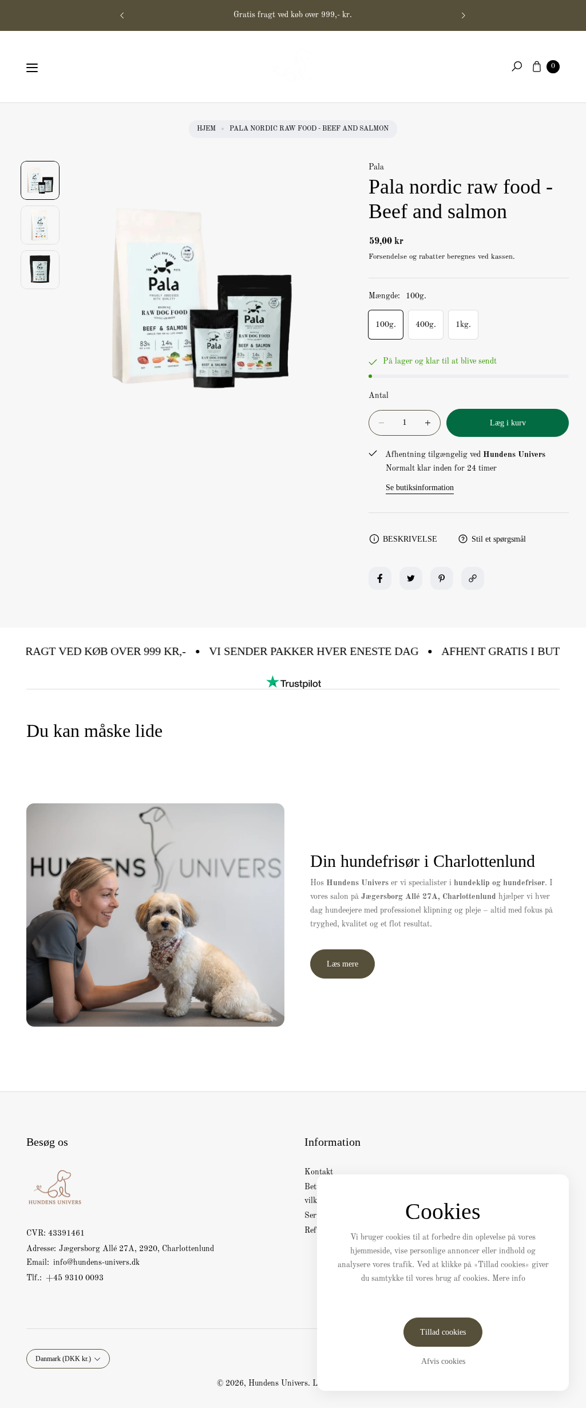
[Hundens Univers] (293, 64)
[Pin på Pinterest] (441, 578)
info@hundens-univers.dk (95, 1263)
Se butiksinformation (420, 487)
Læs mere (342, 964)
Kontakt (318, 1172)
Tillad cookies (443, 1332)
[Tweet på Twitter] (410, 578)
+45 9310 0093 (75, 1278)
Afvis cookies (443, 1361)
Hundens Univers (278, 1383)
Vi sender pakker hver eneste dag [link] (299, 651)
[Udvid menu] (32, 67)
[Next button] (463, 15)
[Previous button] (122, 15)
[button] (516, 66)
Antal (379, 396)
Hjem (206, 128)
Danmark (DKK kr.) (63, 1359)
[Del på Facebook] (380, 578)
